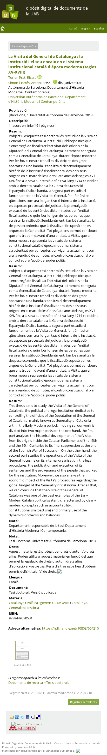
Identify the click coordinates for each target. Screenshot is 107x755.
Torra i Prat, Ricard (22, 77)
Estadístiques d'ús (24, 46)
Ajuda (96, 743)
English (85, 28)
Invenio (21, 747)
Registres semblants (83, 702)
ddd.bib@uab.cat (31, 750)
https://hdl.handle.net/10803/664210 (70, 628)
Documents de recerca (25, 682)
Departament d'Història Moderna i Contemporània (47, 99)
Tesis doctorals (57, 682)
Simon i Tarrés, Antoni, (25, 82)
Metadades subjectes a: (60, 750)
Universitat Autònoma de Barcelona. (36, 96)
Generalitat (17, 607)
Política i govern (39, 602)
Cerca (57, 743)
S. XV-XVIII (61, 602)
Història (33, 607)
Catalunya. (80, 602)
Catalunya (16, 602)
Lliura (67, 743)
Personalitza (82, 743)
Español (99, 28)
